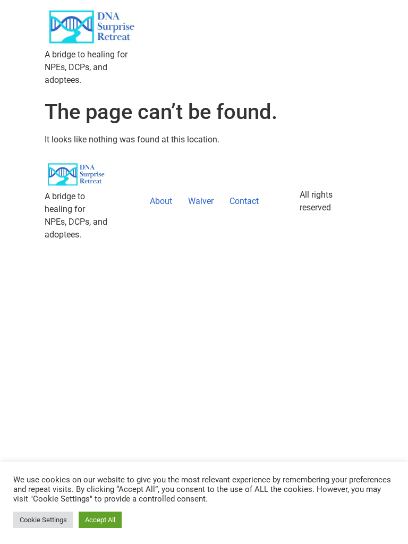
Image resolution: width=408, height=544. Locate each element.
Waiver (201, 201)
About (161, 201)
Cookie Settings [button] (43, 520)
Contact (244, 201)
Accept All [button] (100, 520)
